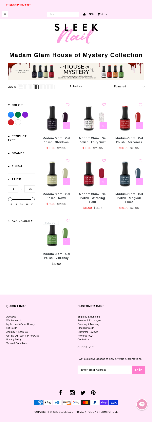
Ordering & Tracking (88, 324)
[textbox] (13, 188)
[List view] (20, 86)
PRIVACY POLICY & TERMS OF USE (97, 412)
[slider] (10, 199)
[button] (142, 404)
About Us (11, 316)
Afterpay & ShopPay (17, 332)
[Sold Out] (66, 241)
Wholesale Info (14, 320)
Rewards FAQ (85, 335)
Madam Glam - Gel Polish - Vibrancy (56, 256)
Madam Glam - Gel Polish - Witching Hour (92, 198)
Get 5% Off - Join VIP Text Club (22, 335)
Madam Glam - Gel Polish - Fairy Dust (92, 140)
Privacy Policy (13, 339)
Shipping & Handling (89, 316)
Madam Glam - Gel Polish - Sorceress (129, 140)
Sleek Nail (66, 412)
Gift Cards (11, 328)
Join (138, 369)
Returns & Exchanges (89, 320)
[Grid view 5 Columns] (42, 86)
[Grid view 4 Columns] (35, 86)
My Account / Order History (20, 324)
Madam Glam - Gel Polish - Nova (56, 196)
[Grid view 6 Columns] (49, 86)
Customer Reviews (88, 332)
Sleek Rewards (86, 328)
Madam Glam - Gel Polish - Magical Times (129, 198)
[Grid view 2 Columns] (25, 86)
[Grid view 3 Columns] (30, 86)
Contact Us (83, 339)
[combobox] (63, 14)
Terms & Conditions (16, 343)
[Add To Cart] (66, 125)
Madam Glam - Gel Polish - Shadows (56, 140)
